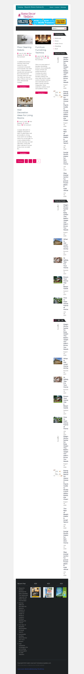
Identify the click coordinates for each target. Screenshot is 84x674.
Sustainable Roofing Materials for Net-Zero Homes (23, 638)
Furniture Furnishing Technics (40, 50)
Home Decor (59, 43)
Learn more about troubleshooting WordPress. (30, 669)
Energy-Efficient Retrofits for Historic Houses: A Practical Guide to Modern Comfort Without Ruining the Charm (66, 106)
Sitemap (63, 7)
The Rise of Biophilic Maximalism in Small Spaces (68, 136)
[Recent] (58, 320)
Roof (56, 49)
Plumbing (58, 46)
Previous (20, 161)
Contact (57, 7)
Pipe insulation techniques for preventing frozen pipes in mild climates (67, 181)
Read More (23, 87)
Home (51, 7)
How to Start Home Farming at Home (66, 303)
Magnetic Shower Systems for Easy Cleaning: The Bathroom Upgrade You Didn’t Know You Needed (67, 70)
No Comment (21, 57)
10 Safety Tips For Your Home (65, 263)
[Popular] (55, 320)
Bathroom (58, 38)
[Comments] (62, 320)
